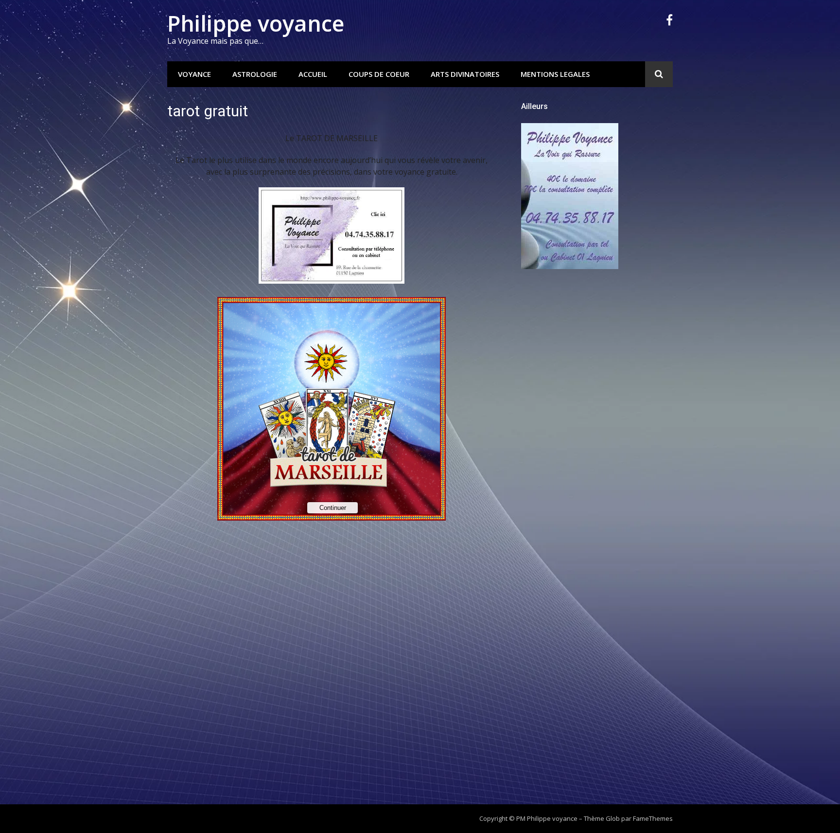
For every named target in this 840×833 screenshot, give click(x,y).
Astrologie (254, 74)
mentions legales (555, 74)
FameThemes (653, 818)
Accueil (312, 74)
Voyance (194, 74)
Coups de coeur (379, 74)
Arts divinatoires (465, 74)
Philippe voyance (255, 23)
